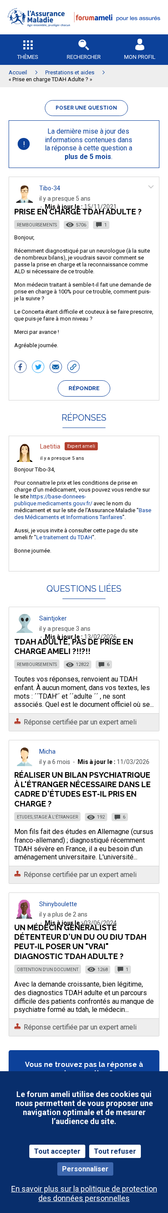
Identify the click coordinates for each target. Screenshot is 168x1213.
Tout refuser (115, 1151)
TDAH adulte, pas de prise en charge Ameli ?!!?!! (73, 646)
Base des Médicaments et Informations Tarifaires (82, 513)
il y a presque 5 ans (62, 458)
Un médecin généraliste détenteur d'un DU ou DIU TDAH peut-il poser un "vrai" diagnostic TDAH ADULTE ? (80, 941)
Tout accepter (57, 1151)
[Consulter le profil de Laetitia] (24, 459)
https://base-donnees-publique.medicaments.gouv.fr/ (53, 500)
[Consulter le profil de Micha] (24, 764)
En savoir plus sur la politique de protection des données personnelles (84, 1193)
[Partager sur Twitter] (38, 368)
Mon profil (140, 57)
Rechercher (84, 57)
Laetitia (50, 446)
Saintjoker (53, 618)
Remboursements (37, 225)
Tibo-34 (49, 188)
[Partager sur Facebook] (20, 368)
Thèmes (27, 57)
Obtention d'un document (47, 969)
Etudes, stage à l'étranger (47, 817)
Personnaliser (85, 1169)
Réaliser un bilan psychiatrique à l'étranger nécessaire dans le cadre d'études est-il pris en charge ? (82, 789)
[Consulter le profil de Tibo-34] (24, 200)
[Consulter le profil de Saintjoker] (24, 630)
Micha (47, 751)
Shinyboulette (58, 904)
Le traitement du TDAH (64, 537)
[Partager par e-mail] (56, 368)
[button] (84, 32)
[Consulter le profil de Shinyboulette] (24, 916)
